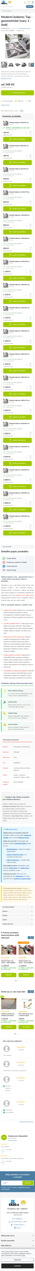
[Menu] (32, 2)
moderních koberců (21, 843)
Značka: (5, 105)
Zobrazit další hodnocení (26, 1122)
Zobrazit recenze (12, 1140)
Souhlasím (17, 1266)
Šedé (21, 111)
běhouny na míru (23, 838)
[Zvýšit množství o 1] (30, 132)
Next (32, 937)
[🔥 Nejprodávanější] (26, 949)
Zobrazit (9, 975)
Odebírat (28, 1183)
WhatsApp (19, 876)
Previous (29, 937)
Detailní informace (6, 78)
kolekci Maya (13, 868)
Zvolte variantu (19, 93)
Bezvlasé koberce (12, 849)
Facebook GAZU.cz (19, 1225)
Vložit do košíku (19, 139)
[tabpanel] (9, 959)
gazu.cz (19, 1228)
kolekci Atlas (25, 868)
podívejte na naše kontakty (22, 879)
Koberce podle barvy (13, 860)
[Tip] (8, 1003)
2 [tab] (17, 980)
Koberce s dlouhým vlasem (15, 855)
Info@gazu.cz (19, 1219)
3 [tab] (19, 980)
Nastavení (17, 1260)
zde (24, 1256)
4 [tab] (19, 1033)
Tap (23, 30)
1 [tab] (15, 980)
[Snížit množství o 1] (30, 134)
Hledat (29, 6)
